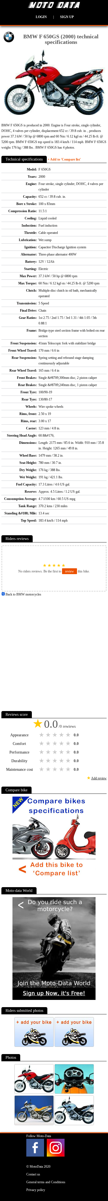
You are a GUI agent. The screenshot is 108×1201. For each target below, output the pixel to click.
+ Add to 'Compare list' (64, 159)
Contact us (33, 1174)
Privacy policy (35, 1190)
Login (41, 17)
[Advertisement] (54, 651)
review (69, 571)
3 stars (55, 735)
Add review (99, 778)
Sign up (67, 17)
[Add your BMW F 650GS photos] (34, 1046)
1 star (42, 735)
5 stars (68, 735)
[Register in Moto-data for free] (54, 999)
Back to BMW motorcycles (23, 594)
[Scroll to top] (97, 1180)
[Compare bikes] (54, 879)
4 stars (62, 735)
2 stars (48, 735)
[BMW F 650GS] (34, 1093)
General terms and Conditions (45, 1182)
